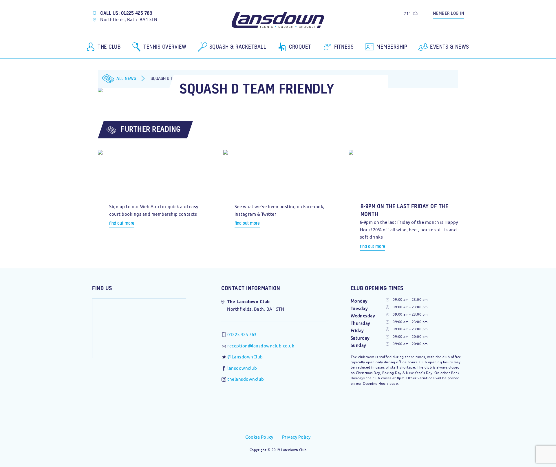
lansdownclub (242, 368)
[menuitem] (104, 49)
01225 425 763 (242, 334)
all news (126, 78)
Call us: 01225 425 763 (126, 13)
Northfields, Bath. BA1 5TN (128, 19)
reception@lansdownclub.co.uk (260, 345)
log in (448, 13)
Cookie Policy (259, 437)
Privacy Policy (296, 437)
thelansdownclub (245, 379)
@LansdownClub (245, 356)
